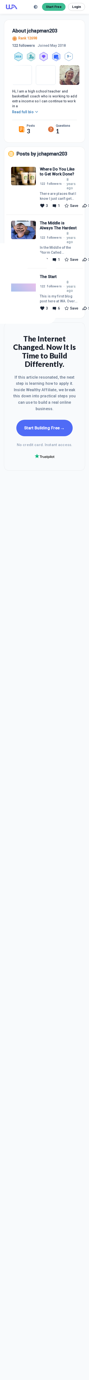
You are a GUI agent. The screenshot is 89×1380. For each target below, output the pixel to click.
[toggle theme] (36, 7)
